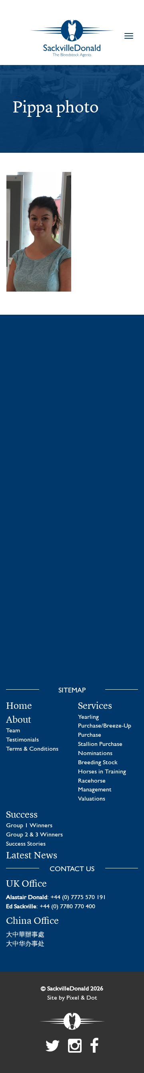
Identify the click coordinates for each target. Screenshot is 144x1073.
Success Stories (26, 844)
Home (19, 706)
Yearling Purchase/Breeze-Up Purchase (104, 726)
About (18, 720)
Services (95, 706)
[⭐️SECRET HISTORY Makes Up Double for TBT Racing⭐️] (72, 385)
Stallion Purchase (100, 744)
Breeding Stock (98, 762)
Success (22, 815)
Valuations (91, 799)
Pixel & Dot (81, 998)
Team (13, 731)
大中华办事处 (25, 944)
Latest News (31, 855)
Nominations (95, 753)
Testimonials (22, 740)
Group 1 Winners (29, 826)
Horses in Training (102, 772)
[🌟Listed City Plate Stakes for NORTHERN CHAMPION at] (72, 469)
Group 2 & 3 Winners (34, 835)
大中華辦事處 (25, 935)
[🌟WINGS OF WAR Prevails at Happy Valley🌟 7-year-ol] (72, 554)
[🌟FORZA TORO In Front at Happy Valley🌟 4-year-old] (72, 638)
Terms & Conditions (32, 749)
